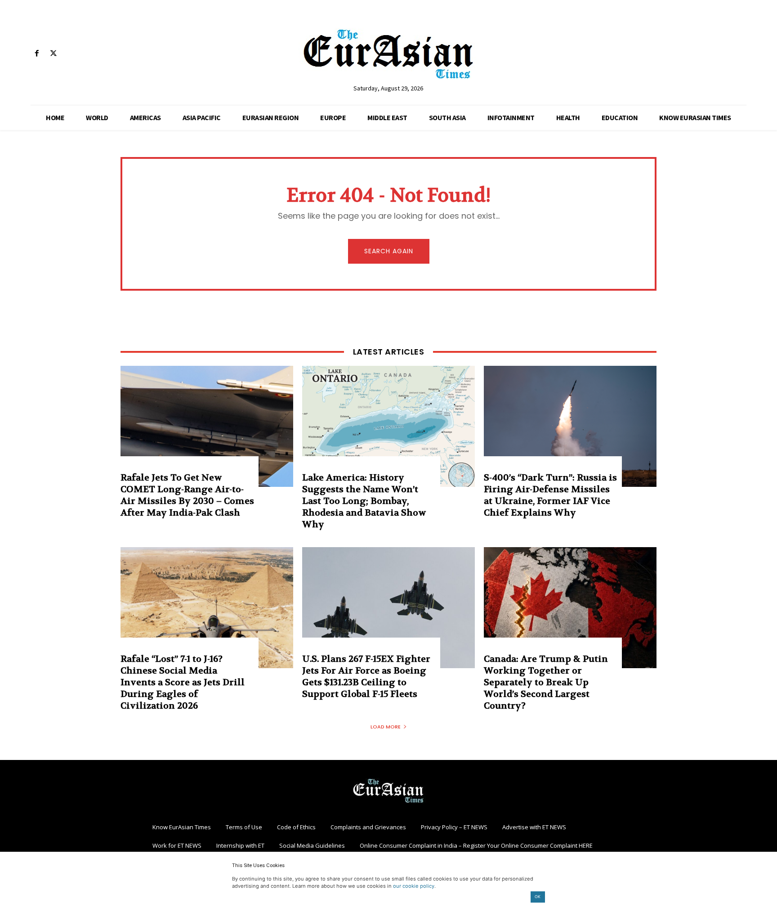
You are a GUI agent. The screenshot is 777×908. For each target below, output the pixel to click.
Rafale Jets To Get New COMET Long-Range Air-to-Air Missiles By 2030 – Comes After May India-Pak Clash (187, 495)
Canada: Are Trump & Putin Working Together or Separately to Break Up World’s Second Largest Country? (546, 682)
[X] (53, 54)
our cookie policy (413, 886)
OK (537, 896)
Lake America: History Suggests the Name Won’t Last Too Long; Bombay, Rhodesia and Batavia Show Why (364, 501)
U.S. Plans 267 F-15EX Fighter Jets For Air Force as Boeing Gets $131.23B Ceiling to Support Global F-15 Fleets (366, 676)
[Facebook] (37, 54)
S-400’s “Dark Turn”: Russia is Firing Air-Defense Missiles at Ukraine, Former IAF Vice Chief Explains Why (550, 495)
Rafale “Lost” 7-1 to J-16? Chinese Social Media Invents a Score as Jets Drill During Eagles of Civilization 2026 (183, 682)
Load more (386, 726)
